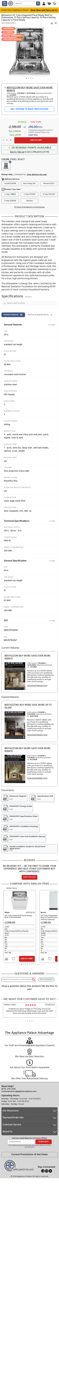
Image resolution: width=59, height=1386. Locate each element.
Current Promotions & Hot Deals (29, 1154)
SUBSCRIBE (44, 1141)
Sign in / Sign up (17, 152)
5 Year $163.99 (10, 200)
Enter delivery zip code (37, 174)
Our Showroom (11, 1111)
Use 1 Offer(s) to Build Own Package (30, 109)
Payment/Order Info (13, 1118)
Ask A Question (46, 979)
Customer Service (12, 1125)
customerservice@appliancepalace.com (18, 1092)
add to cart (36, 140)
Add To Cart (27, 958)
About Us (7, 1132)
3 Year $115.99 (29, 194)
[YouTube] (50, 1170)
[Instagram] (47, 1170)
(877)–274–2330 (8, 1089)
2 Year (10, 194)
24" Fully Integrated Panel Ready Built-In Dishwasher (18, 917)
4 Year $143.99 (49, 194)
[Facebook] (43, 1170)
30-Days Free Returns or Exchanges (29, 207)
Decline (29, 200)
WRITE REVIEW (29, 877)
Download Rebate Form (37, 686)
